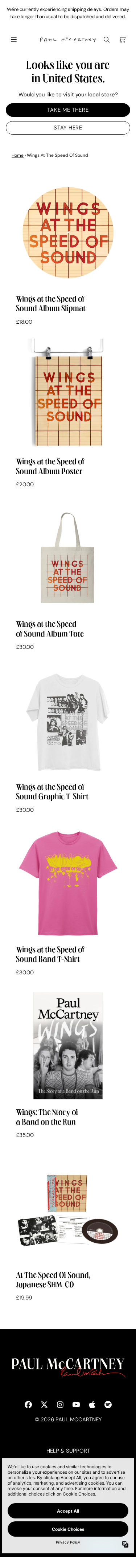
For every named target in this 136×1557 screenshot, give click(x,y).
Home (18, 155)
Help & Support (68, 1451)
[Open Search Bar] (106, 39)
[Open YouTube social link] (76, 1405)
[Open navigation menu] (14, 40)
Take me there (67, 110)
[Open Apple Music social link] (92, 1405)
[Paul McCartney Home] (68, 39)
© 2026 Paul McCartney (68, 1419)
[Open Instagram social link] (60, 1405)
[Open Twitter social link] (44, 1405)
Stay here (68, 127)
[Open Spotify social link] (108, 1405)
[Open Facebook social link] (28, 1405)
